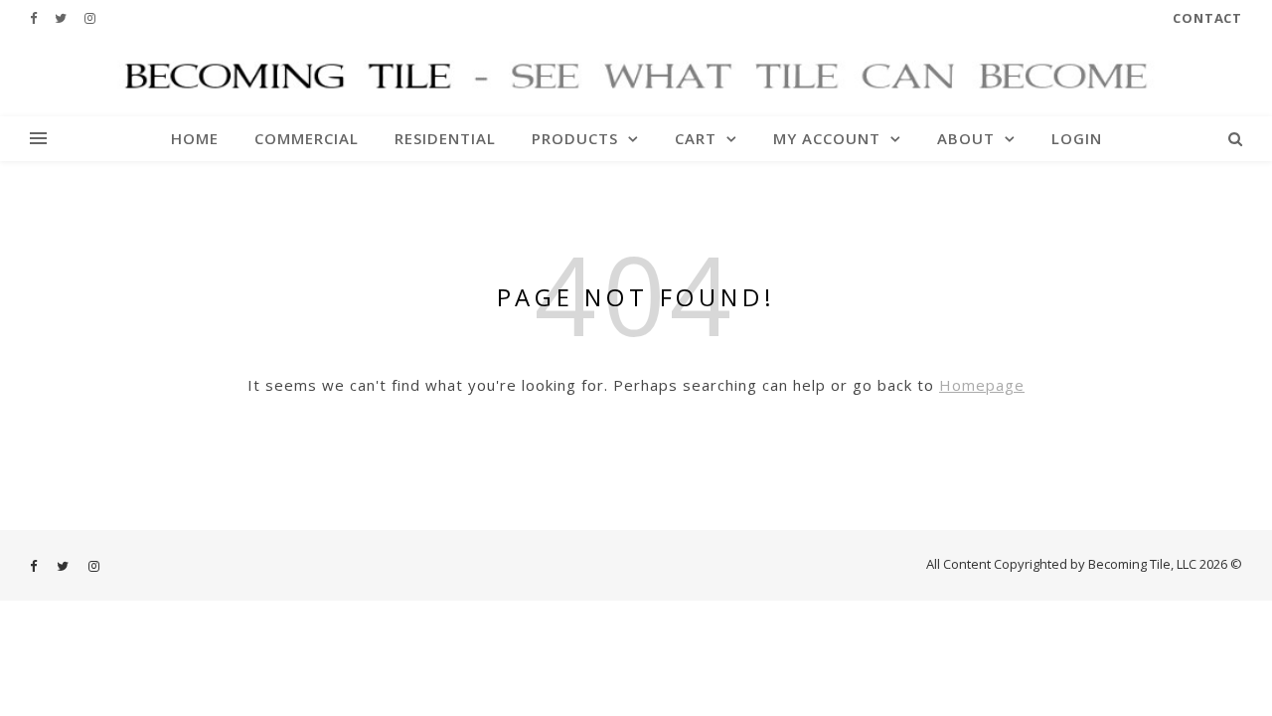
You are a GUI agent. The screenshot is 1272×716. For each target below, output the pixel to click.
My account (826, 138)
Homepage (982, 385)
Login (1076, 138)
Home (195, 138)
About (966, 138)
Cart (695, 138)
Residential (445, 138)
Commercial (306, 138)
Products (575, 138)
